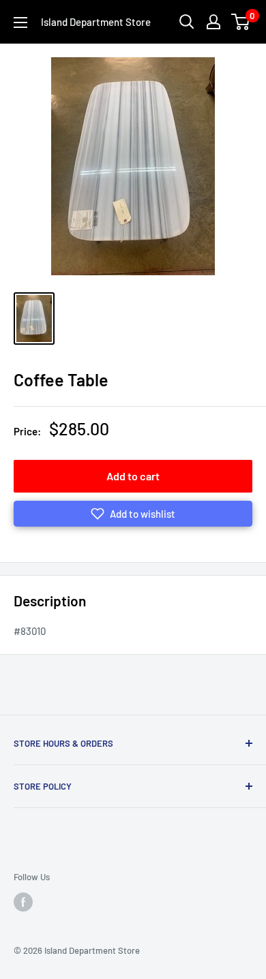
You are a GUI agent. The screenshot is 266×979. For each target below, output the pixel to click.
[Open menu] (20, 22)
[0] (241, 22)
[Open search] (186, 21)
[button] (133, 514)
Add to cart (133, 475)
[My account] (213, 21)
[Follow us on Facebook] (23, 902)
